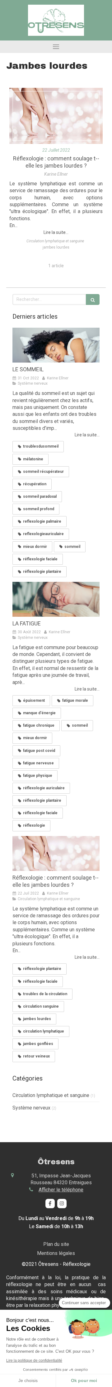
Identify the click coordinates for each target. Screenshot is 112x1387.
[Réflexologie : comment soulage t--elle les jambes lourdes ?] (56, 116)
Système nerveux (31, 1108)
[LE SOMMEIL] (56, 345)
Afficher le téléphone (61, 1190)
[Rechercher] (93, 299)
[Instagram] (62, 1203)
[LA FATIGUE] (56, 599)
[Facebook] (50, 1203)
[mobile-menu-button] (56, 46)
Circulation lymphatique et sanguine (50, 1095)
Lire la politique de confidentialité (34, 1360)
